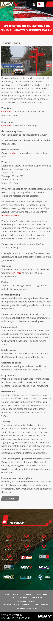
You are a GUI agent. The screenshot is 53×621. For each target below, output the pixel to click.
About (16, 594)
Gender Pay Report (26, 601)
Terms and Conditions (26, 608)
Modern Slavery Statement (16, 604)
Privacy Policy (41, 604)
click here (13, 153)
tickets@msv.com (10, 215)
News (12, 597)
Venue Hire (37, 597)
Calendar (23, 597)
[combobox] (40, 4)
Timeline (28, 594)
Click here (6, 111)
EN (40, 4)
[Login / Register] (34, 4)
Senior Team (42, 594)
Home (6, 594)
